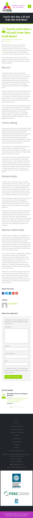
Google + (13, 293)
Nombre (7, 346)
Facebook (3, 293)
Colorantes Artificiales (17, 429)
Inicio (16, 420)
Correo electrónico (10, 353)
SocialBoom (24, 515)
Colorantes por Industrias (17, 432)
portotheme (8, 39)
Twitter (6, 293)
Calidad (17, 445)
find (3, 52)
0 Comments (7, 41)
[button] (29, 6)
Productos (16, 423)
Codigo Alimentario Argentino (16, 450)
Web (6, 361)
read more (10, 403)
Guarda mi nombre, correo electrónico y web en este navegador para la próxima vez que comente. (16, 370)
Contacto (16, 447)
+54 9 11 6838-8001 (17, 461)
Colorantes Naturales (17, 426)
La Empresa (16, 435)
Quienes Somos (17, 438)
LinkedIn (10, 293)
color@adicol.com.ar (17, 464)
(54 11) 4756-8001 (17, 459)
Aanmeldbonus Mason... (13, 401)
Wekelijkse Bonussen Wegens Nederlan (17, 394)
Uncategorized (18, 39)
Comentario (8, 327)
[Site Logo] (13, 6)
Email (16, 293)
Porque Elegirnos (16, 441)
